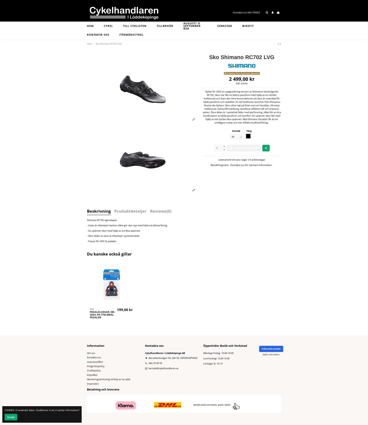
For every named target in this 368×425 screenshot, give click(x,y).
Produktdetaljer (130, 211)
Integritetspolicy (96, 366)
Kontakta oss (94, 357)
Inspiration (93, 383)
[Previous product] (279, 43)
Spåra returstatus (271, 354)
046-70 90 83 (155, 363)
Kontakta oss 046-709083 (246, 12)
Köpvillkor (92, 375)
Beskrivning (99, 211)
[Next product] (280, 43)
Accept (11, 417)
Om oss (91, 353)
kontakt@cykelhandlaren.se (163, 368)
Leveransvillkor (95, 361)
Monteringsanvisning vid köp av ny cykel (108, 379)
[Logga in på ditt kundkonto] (272, 12)
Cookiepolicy (94, 370)
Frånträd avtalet (271, 348)
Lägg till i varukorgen (246, 148)
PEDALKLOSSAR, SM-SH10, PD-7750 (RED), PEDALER (102, 315)
